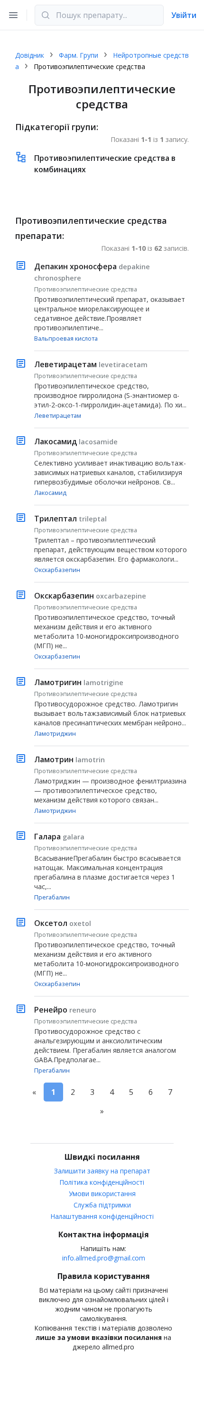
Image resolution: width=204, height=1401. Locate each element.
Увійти (183, 15)
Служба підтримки (102, 1204)
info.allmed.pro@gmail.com (103, 1257)
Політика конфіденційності (102, 1182)
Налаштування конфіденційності (102, 1216)
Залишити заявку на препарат (102, 1170)
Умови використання (102, 1193)
